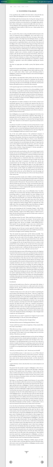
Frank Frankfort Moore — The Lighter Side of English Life (40, 1)
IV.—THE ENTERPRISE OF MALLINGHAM (27, 6)
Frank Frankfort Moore (15, 6)
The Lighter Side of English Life (19, 6)
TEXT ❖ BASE (4, 1)
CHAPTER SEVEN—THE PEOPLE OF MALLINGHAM (23, 6)
